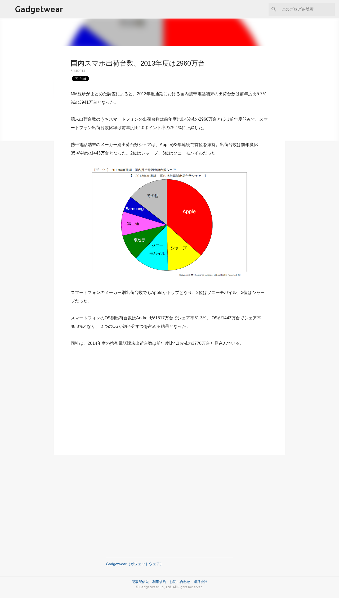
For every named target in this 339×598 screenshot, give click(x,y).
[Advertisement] (169, 389)
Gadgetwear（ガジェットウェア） (135, 564)
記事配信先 (140, 581)
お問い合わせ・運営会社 (188, 581)
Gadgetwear (39, 9)
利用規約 (161, 581)
